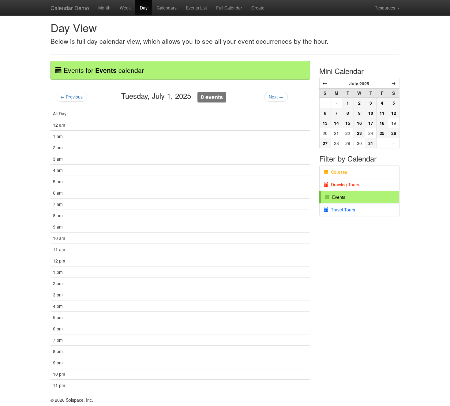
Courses (337, 172)
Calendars (167, 8)
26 (393, 133)
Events (337, 197)
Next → (276, 97)
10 (370, 113)
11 (382, 113)
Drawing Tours (343, 184)
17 (370, 123)
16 (359, 123)
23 (359, 133)
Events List (196, 8)
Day (144, 8)
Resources (385, 8)
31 (370, 143)
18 (382, 123)
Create (257, 8)
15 (347, 123)
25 (382, 133)
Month (104, 8)
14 (336, 123)
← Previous (71, 97)
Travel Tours (341, 210)
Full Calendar (229, 8)
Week (125, 8)
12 (393, 113)
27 (325, 143)
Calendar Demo (70, 8)
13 (325, 123)
